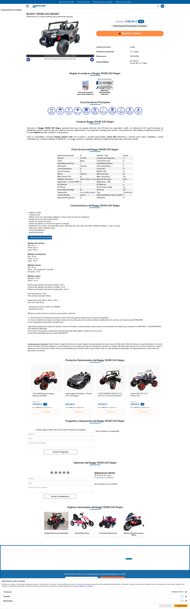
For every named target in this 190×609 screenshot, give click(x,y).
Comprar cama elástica (117, 568)
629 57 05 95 (7, 560)
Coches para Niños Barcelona (120, 565)
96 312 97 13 (18, 557)
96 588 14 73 (33, 552)
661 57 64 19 (18, 560)
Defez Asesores (88, 568)
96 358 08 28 (7, 557)
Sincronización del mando (41, 237)
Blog (110, 552)
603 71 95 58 (33, 555)
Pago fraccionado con (117, 559)
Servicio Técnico (115, 557)
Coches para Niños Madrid (118, 563)
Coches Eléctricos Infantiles (11, 10)
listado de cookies (86, 586)
